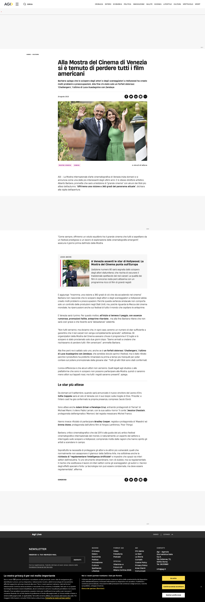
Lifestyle (167, 4)
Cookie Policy (141, 562)
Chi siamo (139, 551)
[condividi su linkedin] (136, 96)
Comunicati (140, 571)
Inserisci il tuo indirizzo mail (43, 554)
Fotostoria (117, 554)
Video (115, 551)
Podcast (117, 557)
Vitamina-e (118, 564)
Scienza (157, 4)
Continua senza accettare (173, 587)
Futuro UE (117, 567)
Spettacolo (188, 4)
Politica (127, 4)
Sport (197, 4)
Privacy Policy (141, 565)
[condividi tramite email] (140, 96)
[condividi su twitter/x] (131, 96)
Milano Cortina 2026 (122, 570)
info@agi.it (161, 569)
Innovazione (138, 4)
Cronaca (99, 4)
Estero (108, 4)
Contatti (138, 560)
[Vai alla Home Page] (8, 4)
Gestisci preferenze (173, 595)
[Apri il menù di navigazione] (17, 4)
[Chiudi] (201, 586)
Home (29, 54)
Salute (149, 4)
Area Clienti (140, 568)
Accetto (173, 578)
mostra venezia (65, 165)
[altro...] (145, 96)
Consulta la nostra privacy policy (57, 598)
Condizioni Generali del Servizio (41, 567)
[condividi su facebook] (126, 96)
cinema (77, 165)
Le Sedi (138, 554)
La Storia (139, 557)
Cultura (177, 4)
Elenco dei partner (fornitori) (93, 588)
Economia (117, 4)
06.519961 (164, 564)
